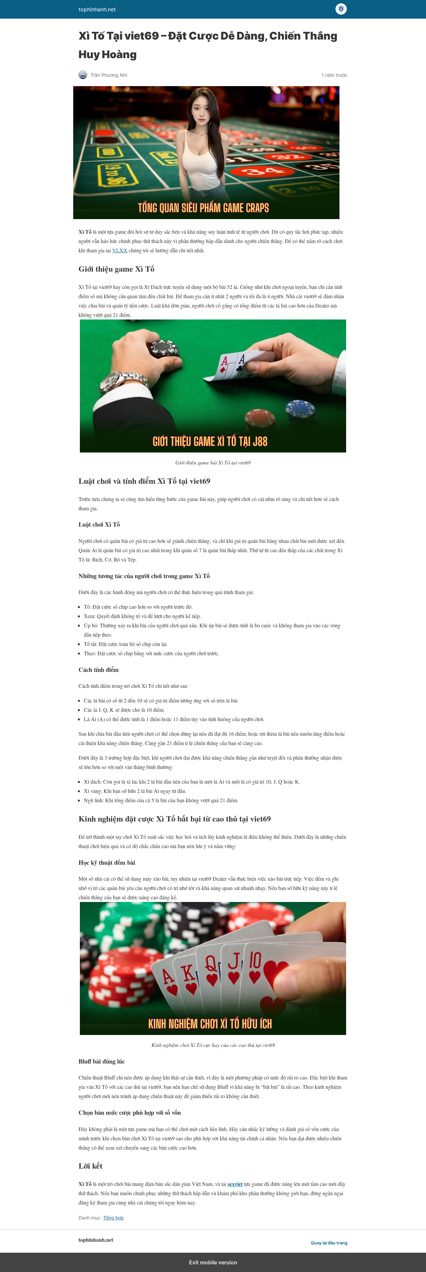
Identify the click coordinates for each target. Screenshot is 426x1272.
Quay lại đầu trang (329, 1242)
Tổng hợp (113, 1217)
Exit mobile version (213, 1262)
